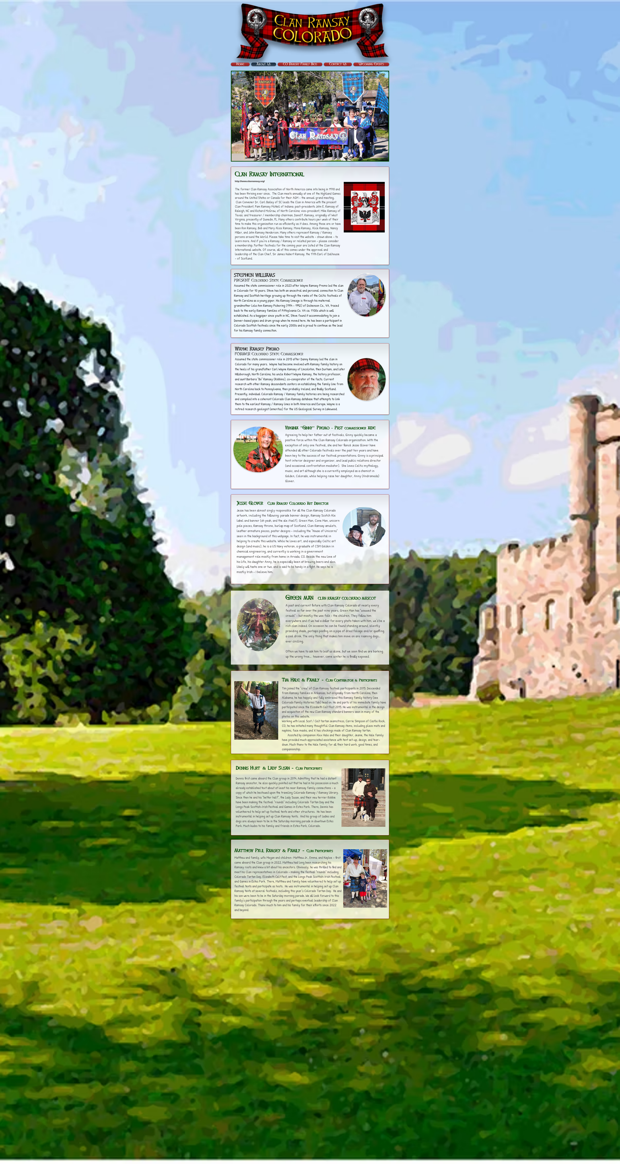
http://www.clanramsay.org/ (250, 181)
